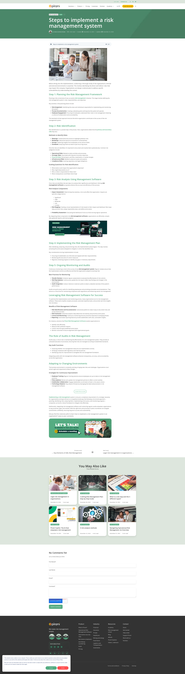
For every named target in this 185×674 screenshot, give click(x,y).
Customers (95, 6)
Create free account (128, 6)
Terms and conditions (113, 666)
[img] (106, 44)
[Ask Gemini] (58, 647)
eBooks (110, 637)
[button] (51, 44)
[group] (80, 44)
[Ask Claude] (61, 647)
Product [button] (79, 6)
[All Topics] (64, 15)
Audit (60, 14)
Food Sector (96, 640)
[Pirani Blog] (92, 452)
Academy (109, 6)
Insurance (96, 630)
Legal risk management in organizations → (118, 453)
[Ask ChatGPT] (51, 647)
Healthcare (96, 635)
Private (95, 633)
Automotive (96, 648)
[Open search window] (135, 6)
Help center (126, 633)
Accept (51, 668)
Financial (95, 627)
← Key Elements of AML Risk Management (67, 453)
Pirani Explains (112, 640)
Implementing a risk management (59, 397)
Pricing (88, 6)
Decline (63, 668)
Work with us (126, 638)
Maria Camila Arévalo (59, 32)
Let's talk (116, 1)
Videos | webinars (113, 642)
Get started (126, 630)
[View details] (130, 1)
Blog (109, 634)
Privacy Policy (125, 666)
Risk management (53, 14)
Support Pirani (127, 635)
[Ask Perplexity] (55, 647)
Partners (102, 6)
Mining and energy (98, 638)
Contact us (124, 1)
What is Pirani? (83, 627)
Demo (124, 627)
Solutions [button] (71, 6)
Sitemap (134, 666)
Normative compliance (85, 639)
